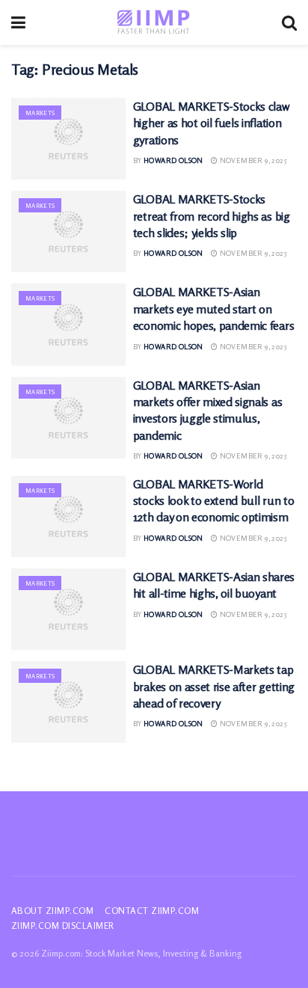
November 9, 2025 (252, 160)
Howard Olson (173, 160)
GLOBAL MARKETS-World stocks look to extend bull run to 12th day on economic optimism (213, 500)
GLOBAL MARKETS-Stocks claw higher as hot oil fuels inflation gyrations (211, 123)
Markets (40, 113)
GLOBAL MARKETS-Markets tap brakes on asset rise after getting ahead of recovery (214, 686)
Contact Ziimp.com (152, 910)
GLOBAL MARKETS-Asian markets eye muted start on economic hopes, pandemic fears (213, 308)
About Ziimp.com (52, 910)
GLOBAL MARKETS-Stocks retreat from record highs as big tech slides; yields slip (211, 215)
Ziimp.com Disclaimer (62, 925)
